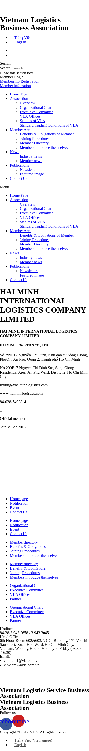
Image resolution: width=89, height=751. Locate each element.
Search (5, 68)
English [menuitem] (20, 42)
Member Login (11, 77)
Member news (31, 161)
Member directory (24, 542)
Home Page (19, 94)
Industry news (31, 156)
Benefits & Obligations (28, 546)
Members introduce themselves (44, 147)
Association (19, 98)
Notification (19, 503)
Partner (15, 599)
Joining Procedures (34, 138)
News (14, 152)
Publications (19, 165)
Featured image (32, 174)
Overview (27, 103)
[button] (44, 63)
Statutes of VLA (32, 121)
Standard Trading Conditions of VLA (49, 125)
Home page (19, 499)
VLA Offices (30, 116)
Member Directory (34, 143)
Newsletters (29, 170)
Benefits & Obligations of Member (47, 134)
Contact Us (18, 178)
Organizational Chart (36, 107)
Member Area (20, 130)
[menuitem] (20, 38)
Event (14, 508)
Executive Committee (36, 112)
